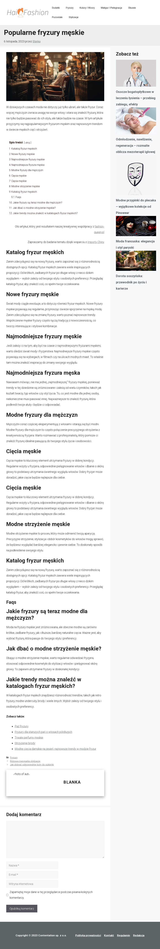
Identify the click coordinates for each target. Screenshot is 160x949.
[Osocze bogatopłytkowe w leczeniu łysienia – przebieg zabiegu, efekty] (136, 74)
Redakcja (138, 935)
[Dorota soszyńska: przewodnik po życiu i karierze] (136, 262)
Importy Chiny (96, 242)
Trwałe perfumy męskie (29, 737)
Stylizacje (73, 17)
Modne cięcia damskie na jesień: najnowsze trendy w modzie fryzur (55, 748)
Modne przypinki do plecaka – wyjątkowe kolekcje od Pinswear (136, 206)
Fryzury (69, 7)
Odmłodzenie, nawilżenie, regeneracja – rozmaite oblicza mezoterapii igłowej (135, 145)
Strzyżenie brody (25, 743)
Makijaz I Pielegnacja (111, 7)
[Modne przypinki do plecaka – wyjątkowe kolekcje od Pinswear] (136, 176)
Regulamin (123, 935)
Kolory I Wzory (87, 7)
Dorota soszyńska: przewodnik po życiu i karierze (131, 282)
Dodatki (56, 7)
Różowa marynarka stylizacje (25, 761)
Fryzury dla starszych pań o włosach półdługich (43, 732)
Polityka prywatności (88, 935)
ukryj (27, 142)
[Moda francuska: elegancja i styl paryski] (136, 227)
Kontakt (109, 935)
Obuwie (132, 7)
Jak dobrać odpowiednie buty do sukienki (32, 764)
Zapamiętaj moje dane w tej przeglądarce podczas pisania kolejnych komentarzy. (51, 894)
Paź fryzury (21, 726)
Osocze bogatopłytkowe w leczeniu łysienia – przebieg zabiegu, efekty (135, 98)
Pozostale (57, 17)
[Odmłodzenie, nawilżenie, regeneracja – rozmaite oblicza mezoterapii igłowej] (136, 121)
